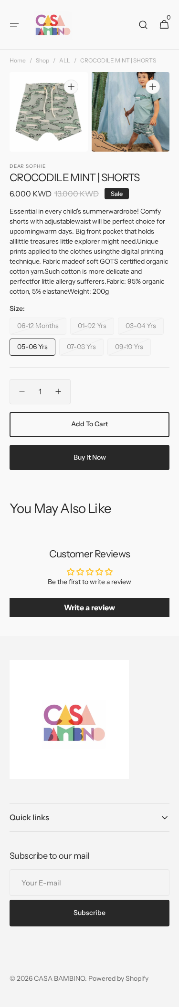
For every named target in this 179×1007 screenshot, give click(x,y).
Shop (42, 60)
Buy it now (90, 457)
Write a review (89, 607)
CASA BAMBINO (59, 978)
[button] (14, 24)
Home (18, 60)
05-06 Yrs (36, 349)
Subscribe (89, 912)
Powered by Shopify (118, 978)
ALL (64, 60)
